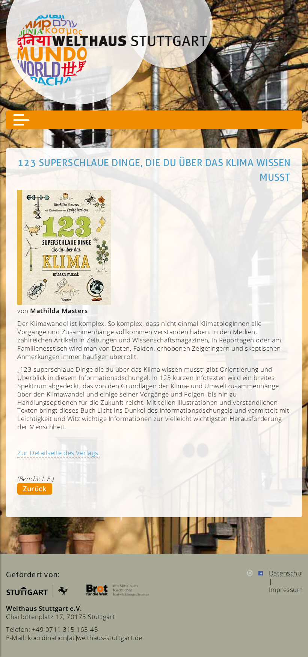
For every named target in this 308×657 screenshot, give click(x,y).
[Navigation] (154, 120)
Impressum (286, 589)
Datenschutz (288, 573)
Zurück (34, 488)
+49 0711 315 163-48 (65, 629)
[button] (21, 120)
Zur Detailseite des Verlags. (58, 452)
